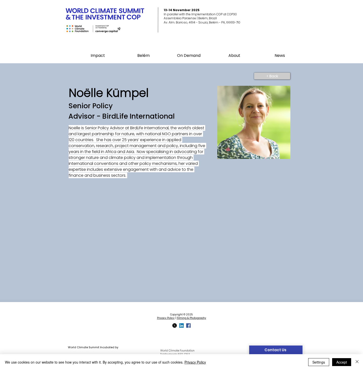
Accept (341, 362)
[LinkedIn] (181, 325)
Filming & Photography (191, 318)
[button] (143, 55)
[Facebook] (188, 325)
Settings (318, 362)
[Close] (357, 362)
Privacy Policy (166, 318)
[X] (174, 325)
